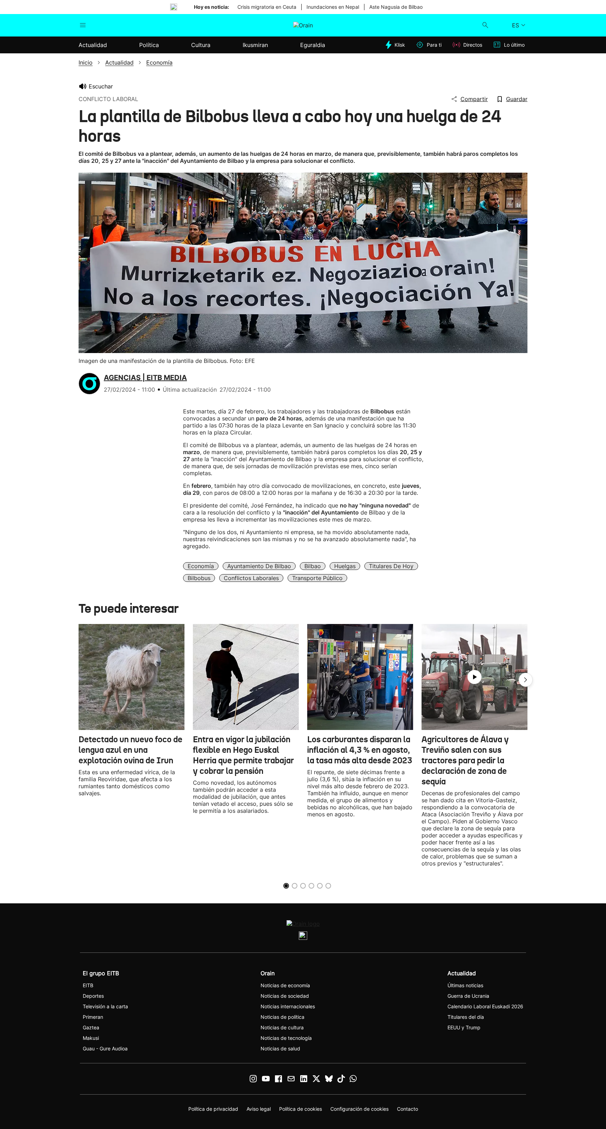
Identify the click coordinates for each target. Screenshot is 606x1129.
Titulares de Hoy (391, 566)
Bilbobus (199, 578)
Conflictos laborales (251, 578)
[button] (526, 680)
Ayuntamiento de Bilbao (259, 566)
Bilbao (312, 566)
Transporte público (317, 578)
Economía (201, 566)
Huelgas (345, 566)
